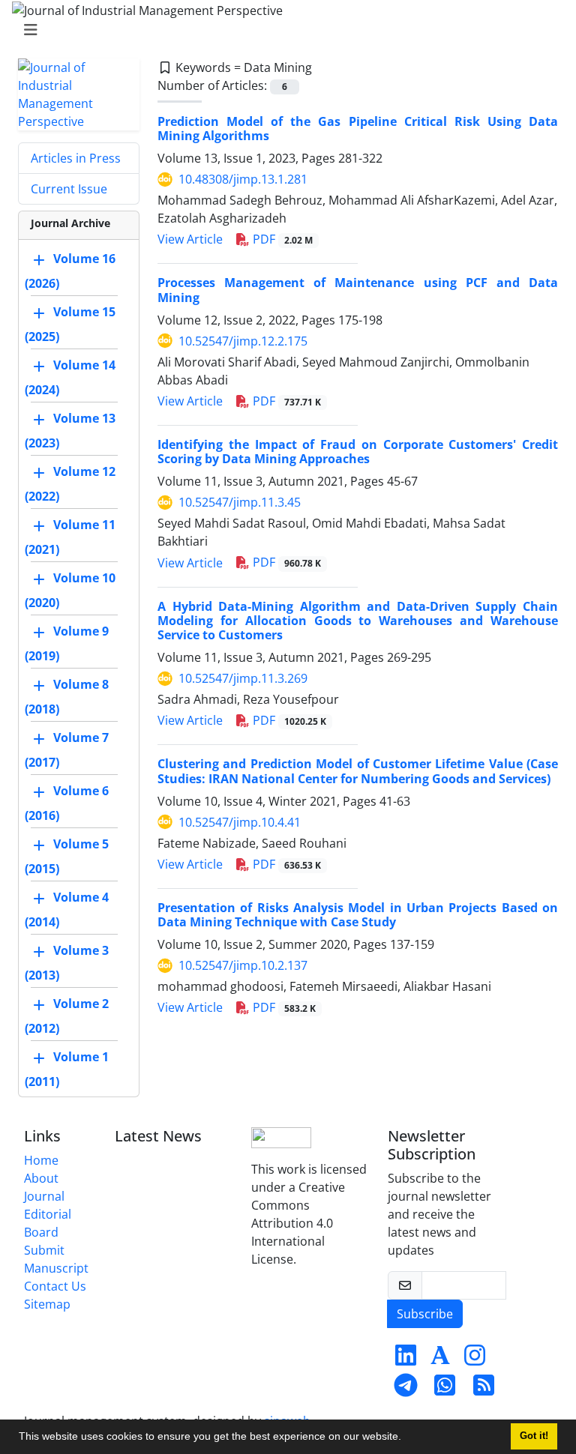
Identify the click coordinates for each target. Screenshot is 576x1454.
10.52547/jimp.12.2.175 (243, 341)
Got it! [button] (534, 1436)
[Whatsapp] (445, 1389)
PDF (281, 239)
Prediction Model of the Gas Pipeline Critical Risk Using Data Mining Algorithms (358, 128)
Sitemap (47, 1304)
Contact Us (55, 1286)
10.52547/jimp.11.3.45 (239, 502)
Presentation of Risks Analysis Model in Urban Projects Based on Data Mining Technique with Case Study (358, 914)
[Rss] (484, 1389)
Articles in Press (76, 158)
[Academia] (440, 1359)
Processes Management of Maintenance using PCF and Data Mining (358, 289)
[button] (406, 1438)
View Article (190, 239)
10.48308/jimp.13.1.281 (243, 179)
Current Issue (69, 189)
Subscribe (425, 1314)
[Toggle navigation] (283, 29)
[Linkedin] (406, 1359)
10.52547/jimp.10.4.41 (239, 822)
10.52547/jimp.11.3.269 (243, 678)
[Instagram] (475, 1359)
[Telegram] (406, 1389)
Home (41, 1160)
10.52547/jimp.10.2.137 (243, 965)
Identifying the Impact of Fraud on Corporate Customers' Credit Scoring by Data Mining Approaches (358, 451)
